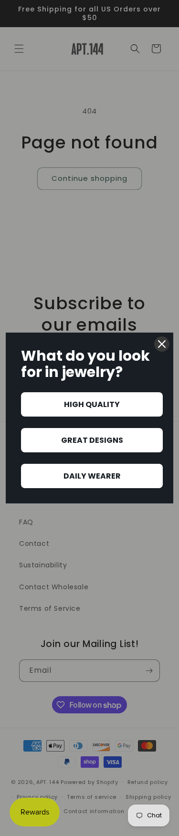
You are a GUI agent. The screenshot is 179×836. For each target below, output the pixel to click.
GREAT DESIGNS (92, 440)
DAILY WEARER (92, 475)
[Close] (161, 344)
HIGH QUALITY (92, 404)
